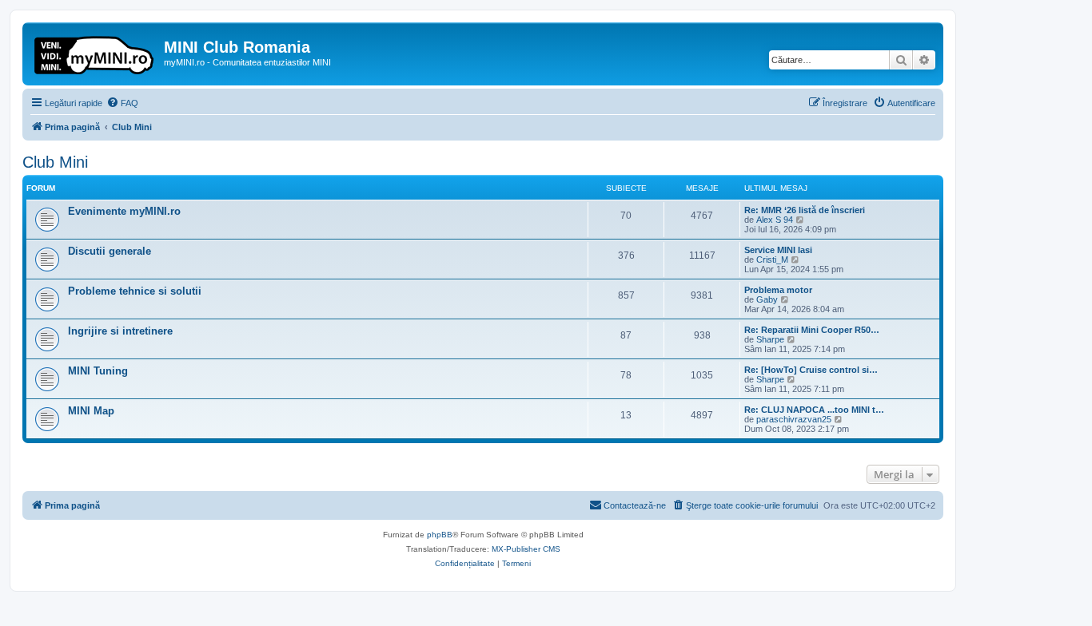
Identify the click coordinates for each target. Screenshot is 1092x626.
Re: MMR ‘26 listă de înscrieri (804, 210)
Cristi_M (772, 259)
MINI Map (91, 411)
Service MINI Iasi (778, 250)
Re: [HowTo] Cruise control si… (811, 369)
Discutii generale (109, 251)
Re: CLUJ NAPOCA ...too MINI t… (814, 409)
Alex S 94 (774, 219)
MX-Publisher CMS (526, 549)
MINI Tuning (98, 371)
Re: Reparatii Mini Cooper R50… (811, 330)
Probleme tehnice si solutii (134, 291)
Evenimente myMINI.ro (124, 211)
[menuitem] (122, 103)
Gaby (767, 299)
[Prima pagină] (95, 51)
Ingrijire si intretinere (120, 331)
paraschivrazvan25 (793, 419)
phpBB (439, 534)
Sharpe (770, 339)
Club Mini (55, 162)
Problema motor (778, 290)
